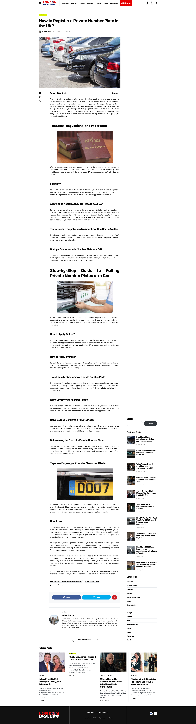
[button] (40, 3)
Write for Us (94, 712)
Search (130, 419)
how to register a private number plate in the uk (65, 581)
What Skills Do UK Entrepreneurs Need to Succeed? (145, 506)
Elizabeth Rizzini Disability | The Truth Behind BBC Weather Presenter (143, 682)
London (129, 616)
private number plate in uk (59, 585)
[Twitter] (151, 3)
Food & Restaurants (133, 597)
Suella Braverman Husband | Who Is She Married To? (82, 658)
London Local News (106, 718)
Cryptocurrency (132, 585)
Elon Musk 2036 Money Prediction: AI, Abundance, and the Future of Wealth (146, 550)
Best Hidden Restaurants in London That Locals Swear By (146, 452)
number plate (85, 167)
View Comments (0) (84, 639)
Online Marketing (132, 624)
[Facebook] (147, 3)
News (128, 620)
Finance (129, 593)
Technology (131, 636)
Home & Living (131, 605)
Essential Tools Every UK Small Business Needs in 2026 (146, 479)
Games (129, 601)
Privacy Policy (103, 712)
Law (128, 609)
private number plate (92, 581)
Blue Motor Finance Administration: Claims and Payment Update (145, 439)
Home (88, 712)
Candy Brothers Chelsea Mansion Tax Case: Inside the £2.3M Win (146, 493)
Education (130, 589)
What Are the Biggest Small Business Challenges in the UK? (145, 466)
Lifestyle (43, 15)
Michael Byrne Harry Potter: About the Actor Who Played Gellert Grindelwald (111, 683)
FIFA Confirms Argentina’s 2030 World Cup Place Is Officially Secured (146, 564)
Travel (129, 640)
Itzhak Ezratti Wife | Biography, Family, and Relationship (50, 681)
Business (130, 582)
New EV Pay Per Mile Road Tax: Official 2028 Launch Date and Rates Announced (146, 521)
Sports (129, 632)
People (129, 628)
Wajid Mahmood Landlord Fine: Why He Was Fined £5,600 (146, 535)
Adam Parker (68, 615)
